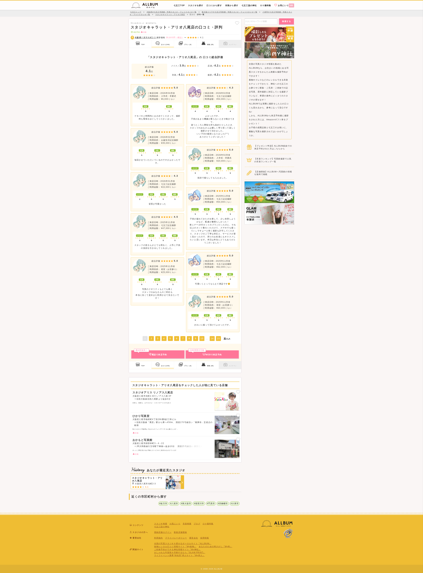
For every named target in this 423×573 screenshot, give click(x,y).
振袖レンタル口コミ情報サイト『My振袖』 (175, 546)
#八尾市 (174, 503)
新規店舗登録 (180, 532)
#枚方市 (163, 503)
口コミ (165, 44)
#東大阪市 (186, 503)
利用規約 (158, 538)
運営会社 (193, 538)
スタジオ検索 (160, 524)
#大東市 (235, 503)
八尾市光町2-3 (145, 37)
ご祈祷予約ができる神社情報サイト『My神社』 (177, 549)
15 (218, 338)
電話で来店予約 (151, 353)
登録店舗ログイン (163, 532)
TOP (143, 44)
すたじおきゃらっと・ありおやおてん (143, 23)
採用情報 (204, 538)
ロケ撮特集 (208, 524)
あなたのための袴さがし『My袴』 (215, 546)
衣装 (210, 44)
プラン (188, 44)
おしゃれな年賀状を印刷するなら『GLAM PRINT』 (179, 552)
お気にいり (285, 5)
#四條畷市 (223, 503)
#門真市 (211, 503)
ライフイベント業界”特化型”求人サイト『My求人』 (179, 555)
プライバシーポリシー (176, 538)
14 (212, 338)
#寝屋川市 (199, 503)
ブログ (197, 524)
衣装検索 (187, 524)
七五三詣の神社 (161, 527)
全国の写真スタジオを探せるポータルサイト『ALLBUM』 (183, 543)
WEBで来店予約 (206, 353)
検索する (286, 21)
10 (201, 338)
